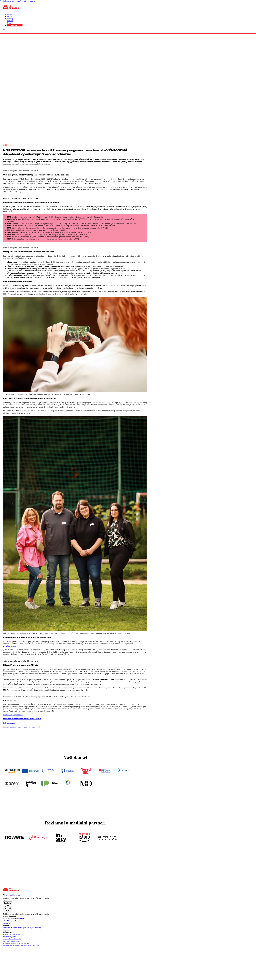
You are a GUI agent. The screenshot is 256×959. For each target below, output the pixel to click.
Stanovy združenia (9, 934)
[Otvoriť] (4, 29)
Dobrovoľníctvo (8, 928)
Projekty (10, 21)
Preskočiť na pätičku (27, 1)
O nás (9, 23)
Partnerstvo (17, 928)
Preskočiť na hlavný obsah (10, 1)
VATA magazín (10, 921)
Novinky (10, 18)
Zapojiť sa (10, 16)
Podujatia (10, 14)
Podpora (14, 25)
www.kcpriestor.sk (10, 646)
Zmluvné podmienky (32, 945)
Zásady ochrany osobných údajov (14, 945)
